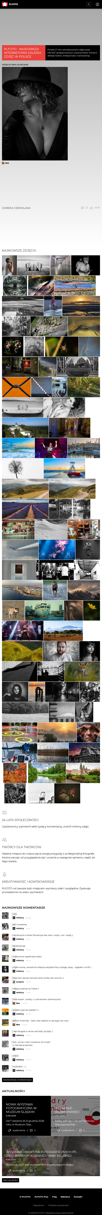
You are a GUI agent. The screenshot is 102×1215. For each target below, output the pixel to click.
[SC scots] (51, 529)
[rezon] (16, 326)
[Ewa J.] (83, 529)
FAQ (54, 1196)
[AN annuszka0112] (53, 753)
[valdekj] (57, 732)
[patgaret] (23, 306)
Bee (7, 163)
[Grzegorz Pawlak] (59, 387)
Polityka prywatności (58, 1205)
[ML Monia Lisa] (91, 611)
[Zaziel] (64, 407)
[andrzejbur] (25, 509)
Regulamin (38, 1205)
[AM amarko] (83, 773)
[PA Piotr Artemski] (85, 265)
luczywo (20, 982)
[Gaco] (89, 651)
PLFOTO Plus (41, 1196)
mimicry (20, 918)
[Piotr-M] (19, 671)
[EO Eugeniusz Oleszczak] (48, 367)
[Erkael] (73, 611)
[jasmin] (15, 692)
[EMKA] (9, 265)
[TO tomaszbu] (22, 468)
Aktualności (13, 1091)
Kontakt (78, 1196)
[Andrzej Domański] (19, 753)
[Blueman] (49, 326)
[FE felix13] (25, 489)
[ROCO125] (47, 773)
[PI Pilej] (51, 448)
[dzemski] (18, 529)
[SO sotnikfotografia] (61, 347)
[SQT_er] (12, 347)
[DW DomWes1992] (25, 428)
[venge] (89, 347)
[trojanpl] (19, 732)
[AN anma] (53, 306)
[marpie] (69, 509)
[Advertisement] (51, 185)
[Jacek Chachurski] (16, 387)
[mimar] (22, 651)
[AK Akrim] (62, 692)
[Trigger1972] (20, 367)
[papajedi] (60, 265)
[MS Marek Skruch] (82, 671)
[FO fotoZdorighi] (18, 448)
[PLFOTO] (10, 4)
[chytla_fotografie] (83, 387)
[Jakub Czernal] (88, 732)
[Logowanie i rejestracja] (97, 4)
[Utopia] (84, 712)
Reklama (65, 1196)
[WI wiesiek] (19, 570)
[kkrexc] (75, 286)
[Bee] (84, 326)
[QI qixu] (44, 611)
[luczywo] (77, 367)
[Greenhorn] (55, 570)
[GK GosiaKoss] (81, 306)
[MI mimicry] (41, 286)
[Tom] (22, 590)
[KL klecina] (33, 265)
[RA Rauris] (83, 448)
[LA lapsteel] (84, 753)
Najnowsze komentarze (23, 907)
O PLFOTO (25, 1196)
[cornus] (69, 428)
